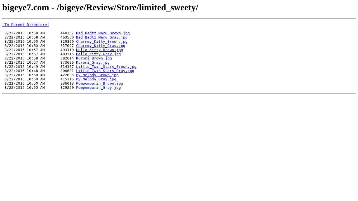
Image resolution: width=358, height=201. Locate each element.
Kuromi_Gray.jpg (93, 62)
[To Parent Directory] (25, 25)
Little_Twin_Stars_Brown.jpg (106, 66)
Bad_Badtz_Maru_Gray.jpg (102, 37)
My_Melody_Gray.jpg (96, 79)
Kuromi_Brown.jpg (94, 58)
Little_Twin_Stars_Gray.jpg (105, 71)
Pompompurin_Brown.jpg (99, 83)
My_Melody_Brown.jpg (97, 75)
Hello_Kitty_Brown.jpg (99, 50)
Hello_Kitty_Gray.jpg (98, 54)
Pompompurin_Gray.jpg (98, 87)
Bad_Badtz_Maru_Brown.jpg (103, 33)
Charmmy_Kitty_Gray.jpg (100, 46)
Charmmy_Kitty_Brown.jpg (102, 41)
